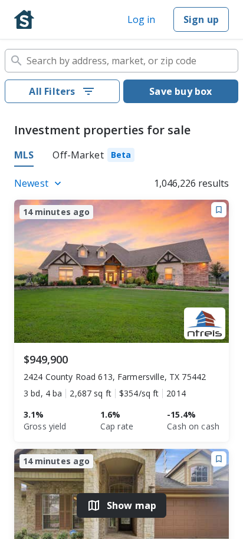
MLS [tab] (24, 154)
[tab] (93, 157)
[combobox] (121, 60)
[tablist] (121, 157)
